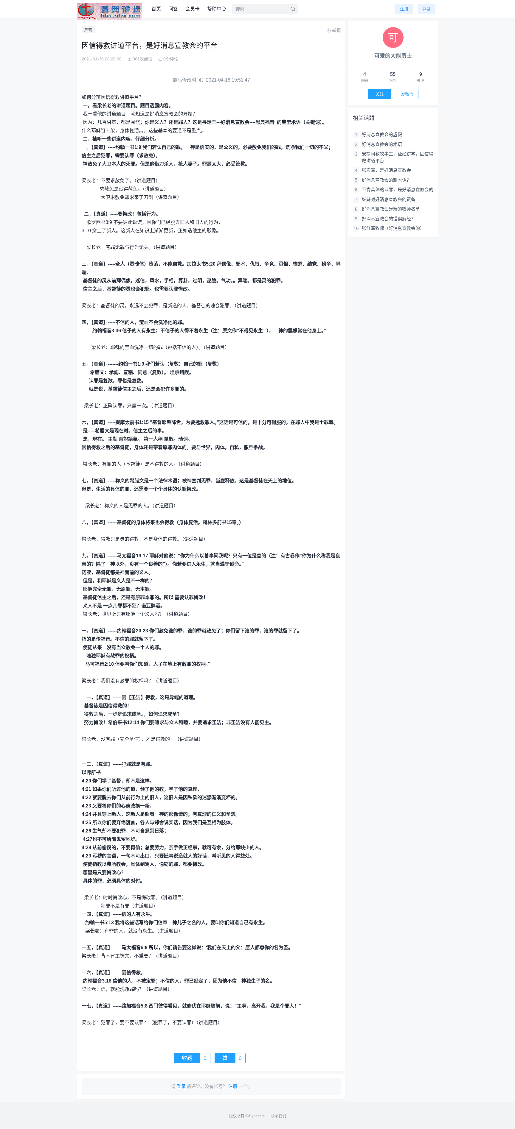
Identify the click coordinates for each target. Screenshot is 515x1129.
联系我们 (278, 1116)
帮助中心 (216, 8)
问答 (173, 8)
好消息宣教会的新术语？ (386, 180)
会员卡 (192, 8)
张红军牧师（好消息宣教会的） (393, 228)
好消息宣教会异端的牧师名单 (391, 208)
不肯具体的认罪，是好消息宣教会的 (397, 189)
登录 (426, 9)
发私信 (407, 94)
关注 (380, 94)
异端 (88, 29)
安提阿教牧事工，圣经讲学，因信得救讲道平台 (397, 157)
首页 (156, 8)
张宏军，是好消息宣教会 (386, 170)
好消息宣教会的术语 (382, 144)
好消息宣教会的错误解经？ (388, 218)
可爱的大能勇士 (393, 56)
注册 (404, 9)
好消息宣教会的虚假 (382, 134)
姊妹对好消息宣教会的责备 (388, 199)
